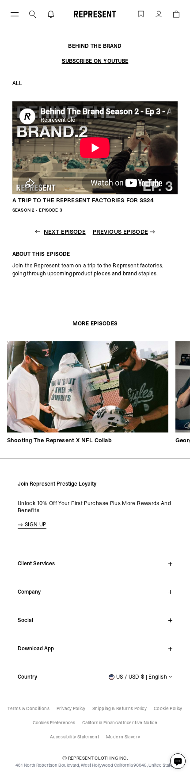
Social (25, 620)
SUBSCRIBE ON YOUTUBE (95, 61)
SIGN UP (35, 524)
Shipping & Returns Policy (119, 708)
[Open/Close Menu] (14, 14)
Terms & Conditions (28, 708)
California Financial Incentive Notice (119, 723)
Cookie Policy (168, 708)
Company (29, 591)
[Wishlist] (141, 14)
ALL (17, 83)
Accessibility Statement (74, 737)
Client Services (36, 563)
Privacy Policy (71, 708)
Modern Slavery (123, 737)
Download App (36, 648)
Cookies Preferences (54, 723)
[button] (33, 14)
